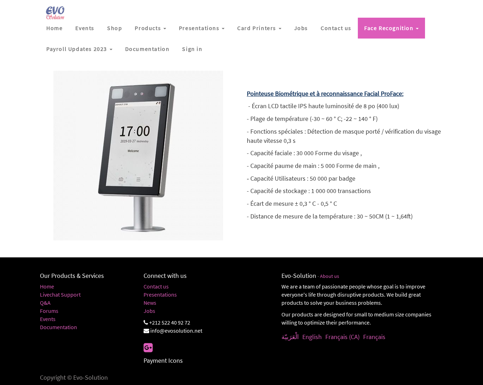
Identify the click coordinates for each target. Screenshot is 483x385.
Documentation (58, 327)
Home (47, 286)
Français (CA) (342, 337)
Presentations (160, 294)
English (312, 337)
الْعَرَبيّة (290, 337)
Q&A (45, 302)
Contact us (156, 286)
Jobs (149, 310)
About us (329, 276)
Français (374, 337)
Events (48, 318)
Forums (49, 310)
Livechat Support (60, 294)
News (150, 302)
